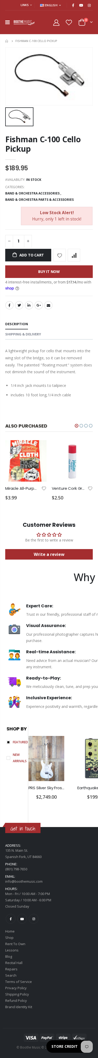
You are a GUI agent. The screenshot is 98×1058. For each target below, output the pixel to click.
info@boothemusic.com (24, 881)
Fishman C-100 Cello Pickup (42, 144)
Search (10, 975)
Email (48, 305)
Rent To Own (15, 943)
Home (7, 41)
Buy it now (49, 271)
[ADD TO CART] (38, 449)
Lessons (12, 950)
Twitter (19, 305)
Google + (38, 305)
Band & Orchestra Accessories (32, 193)
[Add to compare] (74, 255)
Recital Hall (13, 962)
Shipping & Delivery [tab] (23, 334)
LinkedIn (29, 305)
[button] (76, 426)
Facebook (9, 305)
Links (25, 5)
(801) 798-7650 (16, 869)
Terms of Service (18, 981)
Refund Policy (16, 1000)
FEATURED (20, 742)
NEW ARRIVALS (20, 757)
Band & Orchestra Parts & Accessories (39, 199)
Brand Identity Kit (18, 1006)
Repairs (11, 969)
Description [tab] (16, 324)
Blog (8, 956)
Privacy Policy (16, 988)
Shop (9, 937)
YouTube (22, 919)
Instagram (33, 919)
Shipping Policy (17, 994)
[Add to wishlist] (59, 255)
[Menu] (7, 22)
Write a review (49, 554)
